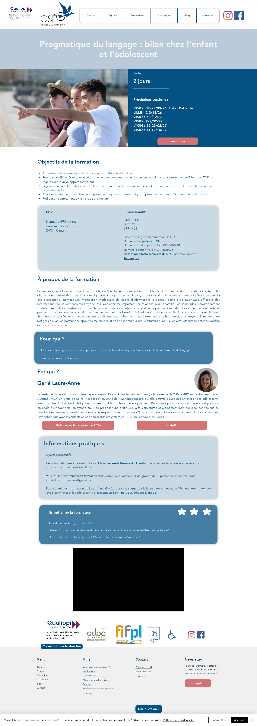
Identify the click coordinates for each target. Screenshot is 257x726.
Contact (40, 687)
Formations (42, 675)
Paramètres (219, 720)
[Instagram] (228, 15)
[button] (198, 683)
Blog (39, 683)
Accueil (40, 667)
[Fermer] (252, 720)
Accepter (239, 720)
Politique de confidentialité (178, 720)
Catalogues (42, 679)
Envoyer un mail (143, 667)
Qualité (87, 684)
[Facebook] (239, 15)
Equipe (40, 671)
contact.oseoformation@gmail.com (70, 467)
